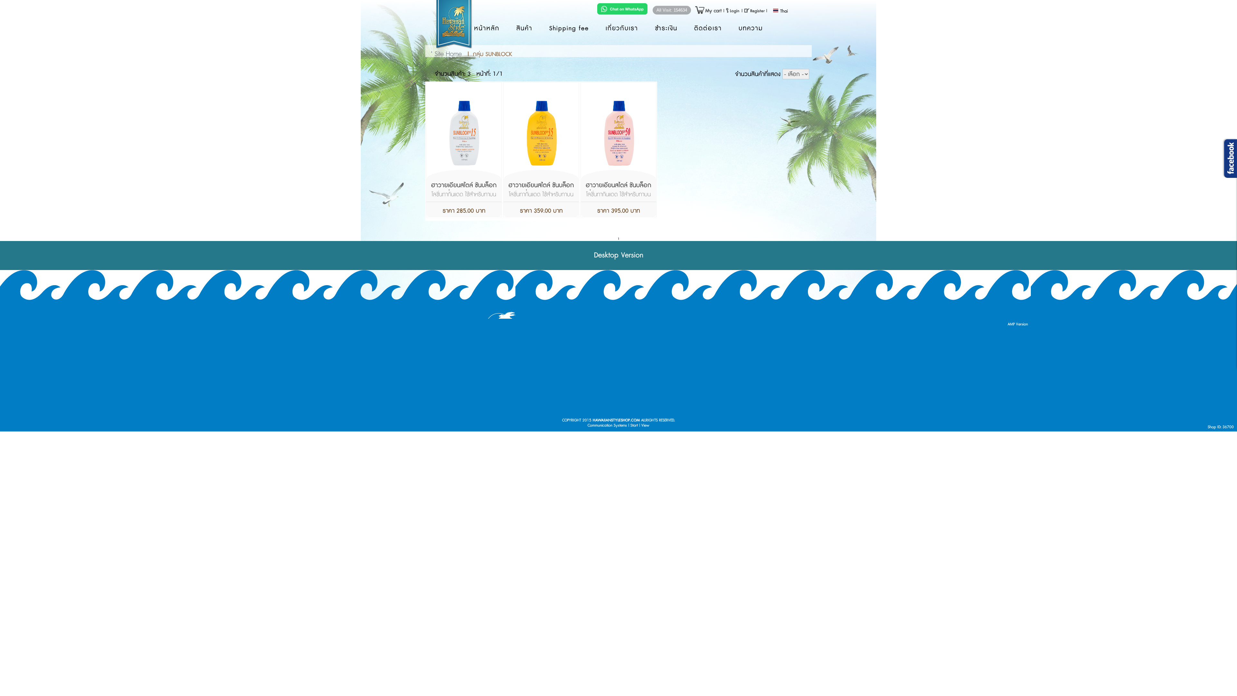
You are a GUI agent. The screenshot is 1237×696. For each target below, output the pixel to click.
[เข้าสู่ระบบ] (733, 10)
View (645, 425)
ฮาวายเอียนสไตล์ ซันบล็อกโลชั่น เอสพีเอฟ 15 (464, 189)
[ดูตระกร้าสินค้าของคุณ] (705, 10)
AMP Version (1018, 324)
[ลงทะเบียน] (755, 10)
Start (634, 425)
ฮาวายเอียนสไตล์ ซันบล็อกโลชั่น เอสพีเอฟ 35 (541, 189)
